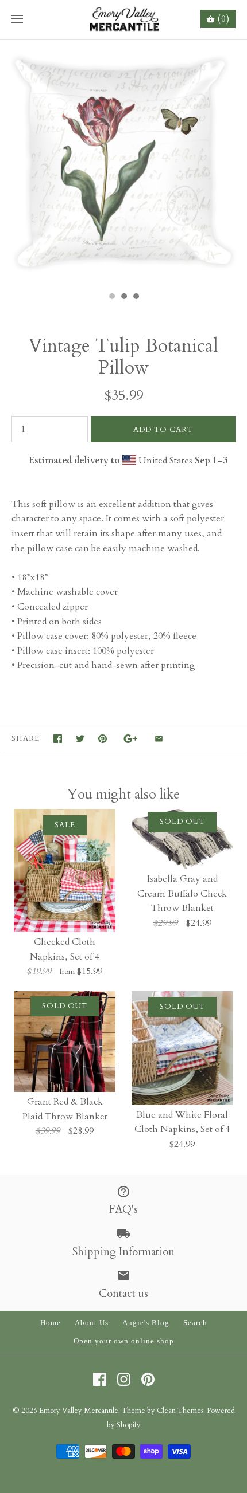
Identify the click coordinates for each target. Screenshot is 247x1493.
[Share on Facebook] (57, 738)
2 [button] (123, 297)
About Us (92, 1323)
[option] (123, 163)
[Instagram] (123, 1379)
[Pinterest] (148, 1379)
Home (50, 1323)
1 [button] (111, 297)
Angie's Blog (145, 1323)
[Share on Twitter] (80, 738)
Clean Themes (180, 1410)
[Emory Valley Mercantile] (124, 19)
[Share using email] (159, 738)
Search (195, 1323)
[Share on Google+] (131, 738)
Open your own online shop (124, 1341)
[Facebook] (99, 1379)
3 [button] (135, 297)
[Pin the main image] (102, 738)
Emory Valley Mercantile (78, 1410)
